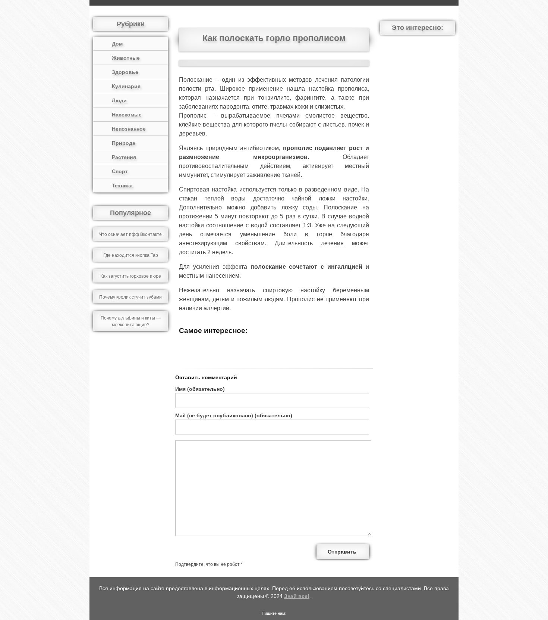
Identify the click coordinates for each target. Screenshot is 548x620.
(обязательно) (200, 389)
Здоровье (125, 72)
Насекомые (127, 115)
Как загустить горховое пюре (130, 276)
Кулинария (126, 86)
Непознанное (129, 129)
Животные (126, 58)
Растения (124, 157)
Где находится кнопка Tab (130, 255)
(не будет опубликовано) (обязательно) (233, 415)
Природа (123, 143)
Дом (117, 44)
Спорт (120, 171)
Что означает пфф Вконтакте (130, 234)
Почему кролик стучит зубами (130, 297)
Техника (122, 186)
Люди (119, 100)
